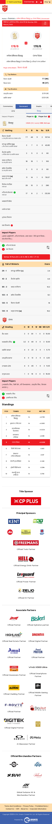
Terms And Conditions (12, 806)
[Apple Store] (41, 2)
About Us (24, 809)
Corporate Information (38, 809)
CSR (17, 809)
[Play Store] (37, 2)
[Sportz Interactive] (31, 820)
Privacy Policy (28, 806)
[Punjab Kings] (5, 8)
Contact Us (10, 809)
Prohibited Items (41, 806)
